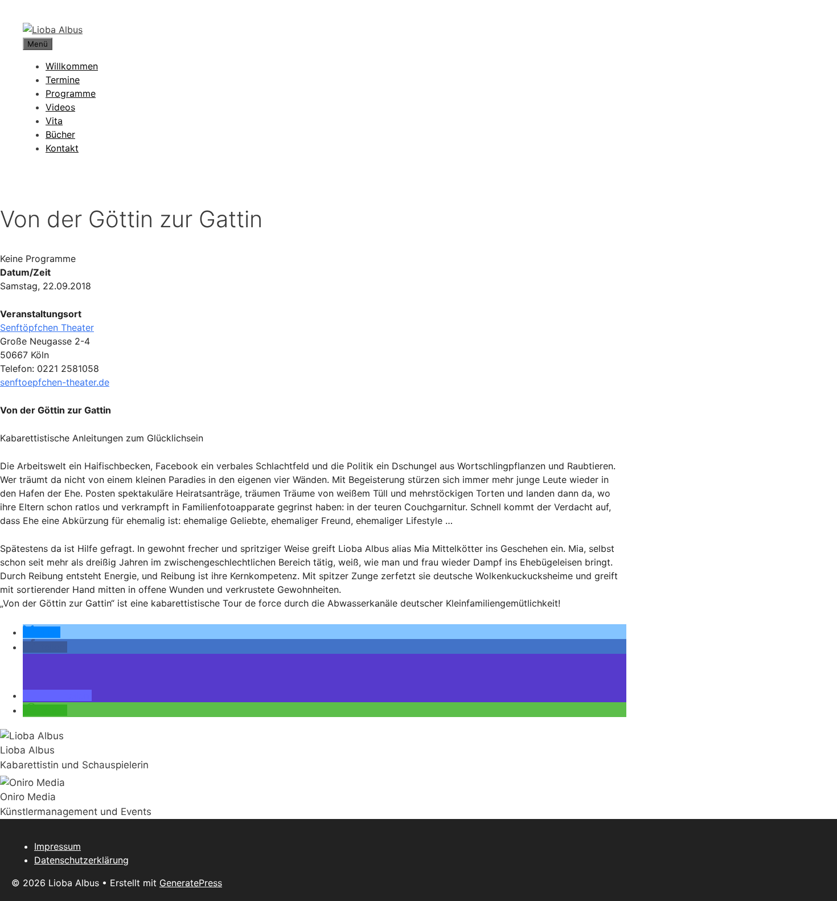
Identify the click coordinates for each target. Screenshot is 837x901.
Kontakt (62, 148)
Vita (54, 120)
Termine (63, 79)
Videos (60, 107)
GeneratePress (190, 882)
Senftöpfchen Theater (47, 327)
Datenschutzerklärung (81, 860)
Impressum (57, 846)
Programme (71, 93)
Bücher (60, 134)
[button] (41, 632)
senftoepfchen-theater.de (54, 382)
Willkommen (72, 66)
